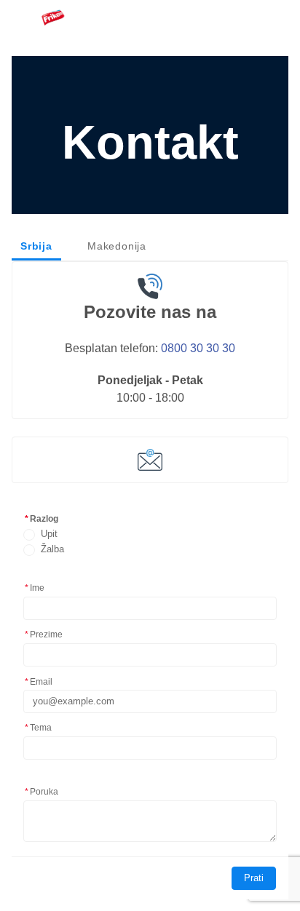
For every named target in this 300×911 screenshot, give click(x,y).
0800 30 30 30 (198, 347)
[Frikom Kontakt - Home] (52, 17)
